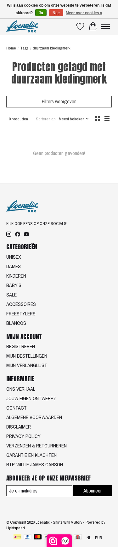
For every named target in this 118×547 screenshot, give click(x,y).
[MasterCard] (38, 537)
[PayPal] (28, 537)
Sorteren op (46, 119)
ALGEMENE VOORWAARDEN (34, 417)
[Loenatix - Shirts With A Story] (22, 26)
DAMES (13, 266)
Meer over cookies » (84, 13)
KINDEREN (16, 275)
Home (11, 48)
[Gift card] (78, 537)
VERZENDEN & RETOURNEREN (36, 445)
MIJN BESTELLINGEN (26, 355)
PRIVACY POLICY (23, 436)
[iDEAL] (17, 537)
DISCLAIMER (18, 426)
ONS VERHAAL (20, 388)
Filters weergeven (59, 101)
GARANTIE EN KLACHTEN (31, 455)
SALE (11, 294)
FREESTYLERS (21, 313)
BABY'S (13, 285)
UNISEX (13, 256)
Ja (41, 13)
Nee (56, 13)
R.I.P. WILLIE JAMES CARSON (34, 464)
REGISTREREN (20, 346)
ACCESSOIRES (21, 304)
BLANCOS (16, 323)
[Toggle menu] (105, 26)
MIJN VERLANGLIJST (26, 365)
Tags (24, 48)
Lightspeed (15, 528)
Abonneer (92, 490)
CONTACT (16, 407)
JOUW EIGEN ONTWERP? (31, 398)
